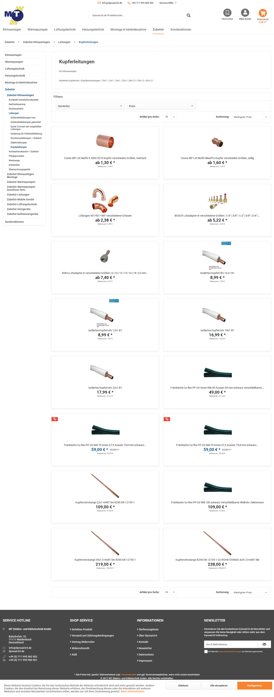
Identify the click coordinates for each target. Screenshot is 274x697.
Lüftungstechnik (14, 68)
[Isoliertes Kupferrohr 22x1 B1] (105, 371)
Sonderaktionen (14, 221)
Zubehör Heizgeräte (19, 209)
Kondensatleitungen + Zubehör (26, 138)
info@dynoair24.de (20, 647)
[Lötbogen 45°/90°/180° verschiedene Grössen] (105, 199)
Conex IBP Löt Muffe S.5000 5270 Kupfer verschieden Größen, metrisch (105, 158)
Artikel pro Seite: (150, 116)
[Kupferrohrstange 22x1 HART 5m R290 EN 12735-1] (105, 486)
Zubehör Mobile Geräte (20, 199)
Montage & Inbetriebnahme (21, 82)
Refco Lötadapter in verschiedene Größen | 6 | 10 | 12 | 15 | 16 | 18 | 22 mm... (105, 273)
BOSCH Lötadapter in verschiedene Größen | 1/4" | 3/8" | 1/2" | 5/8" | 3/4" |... (217, 215)
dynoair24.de (16, 651)
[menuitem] (140, 17)
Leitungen (14, 113)
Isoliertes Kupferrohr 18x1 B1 (217, 330)
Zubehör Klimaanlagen (20, 95)
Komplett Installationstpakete (23, 100)
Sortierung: (222, 116)
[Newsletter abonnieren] (264, 644)
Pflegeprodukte (16, 156)
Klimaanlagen (13, 54)
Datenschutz (146, 654)
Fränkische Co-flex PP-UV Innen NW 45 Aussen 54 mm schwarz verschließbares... (217, 387)
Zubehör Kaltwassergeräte (22, 213)
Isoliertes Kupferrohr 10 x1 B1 (217, 273)
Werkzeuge (14, 160)
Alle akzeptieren (219, 685)
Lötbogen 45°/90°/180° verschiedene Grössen (105, 215)
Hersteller (64, 106)
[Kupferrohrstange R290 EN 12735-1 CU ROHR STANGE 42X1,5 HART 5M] (217, 543)
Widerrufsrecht (80, 648)
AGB (74, 654)
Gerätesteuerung (17, 104)
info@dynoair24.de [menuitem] (111, 2)
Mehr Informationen (132, 691)
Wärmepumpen (14, 61)
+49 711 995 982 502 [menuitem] (142, 2)
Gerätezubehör (16, 108)
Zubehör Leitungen (18, 194)
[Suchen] (188, 15)
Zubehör (10, 89)
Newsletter (145, 648)
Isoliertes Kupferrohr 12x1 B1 (105, 330)
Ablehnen (183, 685)
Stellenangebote (148, 629)
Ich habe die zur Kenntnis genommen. (235, 651)
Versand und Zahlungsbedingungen (92, 635)
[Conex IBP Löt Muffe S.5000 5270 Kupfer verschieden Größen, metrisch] (105, 141)
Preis (132, 106)
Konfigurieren (254, 685)
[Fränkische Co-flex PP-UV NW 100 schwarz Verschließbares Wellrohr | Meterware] (217, 486)
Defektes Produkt (81, 629)
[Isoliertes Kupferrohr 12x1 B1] (105, 313)
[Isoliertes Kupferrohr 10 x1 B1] (217, 256)
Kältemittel (14, 165)
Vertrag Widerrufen (83, 641)
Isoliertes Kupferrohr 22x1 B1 (105, 387)
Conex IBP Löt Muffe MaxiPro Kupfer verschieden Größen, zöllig (217, 158)
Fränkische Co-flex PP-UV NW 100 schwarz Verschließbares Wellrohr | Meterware (217, 502)
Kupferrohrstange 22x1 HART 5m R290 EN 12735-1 (105, 502)
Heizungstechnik (15, 75)
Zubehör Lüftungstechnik (22, 204)
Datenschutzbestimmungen (230, 651)
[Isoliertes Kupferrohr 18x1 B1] (217, 313)
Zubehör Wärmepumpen (21, 181)
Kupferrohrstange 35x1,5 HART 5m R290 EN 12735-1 (105, 559)
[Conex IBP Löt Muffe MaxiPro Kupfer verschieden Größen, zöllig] (217, 141)
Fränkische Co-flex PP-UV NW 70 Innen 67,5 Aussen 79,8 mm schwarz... (105, 445)
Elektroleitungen (19, 142)
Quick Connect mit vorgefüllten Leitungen (26, 128)
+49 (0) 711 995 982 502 (23, 656)
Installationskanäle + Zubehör (24, 151)
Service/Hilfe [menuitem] (166, 2)
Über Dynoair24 (147, 635)
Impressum (145, 660)
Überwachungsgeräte (19, 169)
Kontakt (143, 641)
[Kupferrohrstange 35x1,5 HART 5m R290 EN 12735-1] (105, 543)
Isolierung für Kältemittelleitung (26, 133)
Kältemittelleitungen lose (23, 117)
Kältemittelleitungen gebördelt (26, 122)
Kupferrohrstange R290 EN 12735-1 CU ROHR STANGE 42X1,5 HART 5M (217, 559)
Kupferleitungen (19, 147)
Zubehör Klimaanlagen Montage (20, 176)
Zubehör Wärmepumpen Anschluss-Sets (21, 188)
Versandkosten (128, 674)
